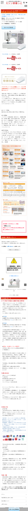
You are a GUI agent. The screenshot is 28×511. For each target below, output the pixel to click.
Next (25, 285)
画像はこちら (7, 225)
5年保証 (5, 323)
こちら (11, 319)
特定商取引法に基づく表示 (7, 497)
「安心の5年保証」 (5, 64)
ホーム (3, 494)
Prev (3, 285)
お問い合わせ (4, 504)
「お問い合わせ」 (10, 246)
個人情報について (5, 500)
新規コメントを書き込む (14, 249)
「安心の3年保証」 (5, 54)
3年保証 (5, 316)
